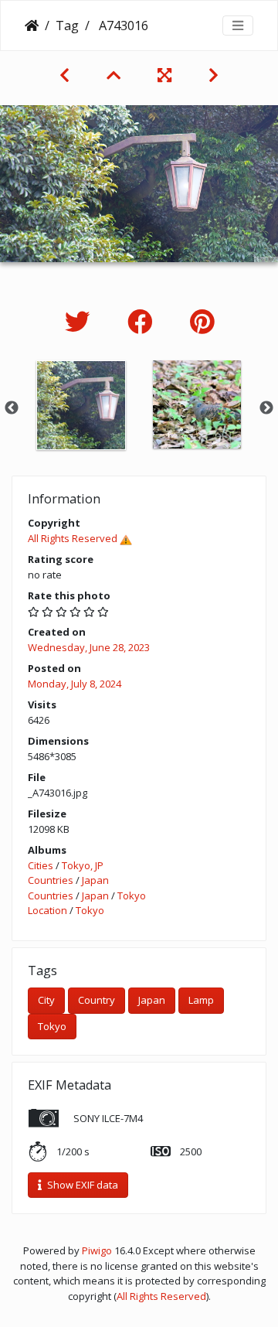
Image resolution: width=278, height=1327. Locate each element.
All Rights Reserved (72, 538)
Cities (40, 865)
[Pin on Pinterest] (202, 321)
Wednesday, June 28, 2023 (89, 647)
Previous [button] (11, 408)
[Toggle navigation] (237, 25)
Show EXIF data (81, 1185)
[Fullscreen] (164, 75)
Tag (67, 25)
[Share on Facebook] (143, 321)
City (46, 1000)
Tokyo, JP (82, 865)
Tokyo (131, 895)
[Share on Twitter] (80, 321)
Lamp (201, 1000)
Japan (95, 880)
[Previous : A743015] (64, 75)
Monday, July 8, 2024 (74, 684)
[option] (81, 405)
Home (32, 25)
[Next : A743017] (213, 75)
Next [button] (266, 408)
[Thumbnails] (113, 75)
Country (96, 1000)
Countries (50, 880)
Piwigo (97, 1250)
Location (47, 910)
